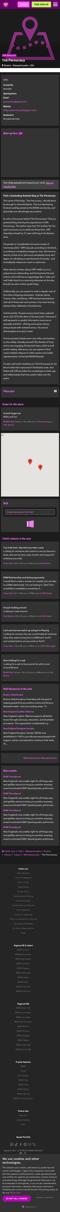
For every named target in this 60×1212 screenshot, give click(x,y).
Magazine (27, 878)
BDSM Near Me (23, 1094)
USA (32, 65)
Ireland (30, 945)
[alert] (30, 1183)
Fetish (23, 1071)
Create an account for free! (20, 512)
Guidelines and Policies (23, 896)
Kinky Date (8, 563)
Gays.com (23, 1115)
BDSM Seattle (23, 1040)
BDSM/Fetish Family (12, 422)
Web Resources (9, 55)
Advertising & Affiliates (23, 924)
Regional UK (19, 945)
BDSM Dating (23, 1089)
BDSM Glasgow (23, 968)
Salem (49, 593)
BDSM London (23, 950)
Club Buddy (8, 616)
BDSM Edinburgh (23, 973)
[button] (40, 467)
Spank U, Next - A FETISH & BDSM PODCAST (23, 1151)
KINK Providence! (12, 776)
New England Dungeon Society (18, 728)
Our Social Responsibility (23, 928)
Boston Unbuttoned (13, 694)
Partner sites (23, 1111)
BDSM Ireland (23, 977)
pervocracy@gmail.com (15, 101)
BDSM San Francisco (23, 1022)
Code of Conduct (23, 901)
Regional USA (23, 1004)
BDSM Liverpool (23, 964)
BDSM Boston (23, 1026)
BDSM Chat (23, 1085)
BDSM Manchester (23, 959)
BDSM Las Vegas (23, 1017)
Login (23, 4)
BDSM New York (23, 1008)
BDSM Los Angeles (23, 1012)
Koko (23, 1124)
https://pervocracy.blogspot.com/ (20, 110)
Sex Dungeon (23, 1075)
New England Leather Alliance (18, 711)
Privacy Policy (23, 891)
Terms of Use (23, 882)
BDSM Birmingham (23, 954)
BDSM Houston (23, 1031)
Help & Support (23, 873)
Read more (15, 1192)
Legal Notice (23, 887)
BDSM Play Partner (11, 672)
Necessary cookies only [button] (45, 1197)
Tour (17, 878)
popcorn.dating (23, 1120)
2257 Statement (23, 910)
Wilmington (51, 646)
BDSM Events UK (23, 991)
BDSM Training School (23, 1098)
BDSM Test (23, 1080)
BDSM (23, 1066)
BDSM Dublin (23, 982)
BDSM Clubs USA (23, 1045)
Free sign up (41, 4)
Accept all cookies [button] (17, 1198)
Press (23, 933)
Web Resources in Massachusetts (40, 758)
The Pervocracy (44, 422)
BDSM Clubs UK (23, 987)
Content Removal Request (23, 905)
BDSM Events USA (23, 1049)
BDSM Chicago (23, 1036)
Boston (7, 65)
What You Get (15, 919)
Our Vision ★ (31, 919)
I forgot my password (23, 915)
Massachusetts (20, 65)
